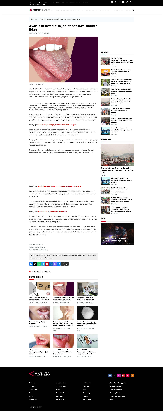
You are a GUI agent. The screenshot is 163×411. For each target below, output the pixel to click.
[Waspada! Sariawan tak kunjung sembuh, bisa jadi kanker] (39, 341)
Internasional (89, 10)
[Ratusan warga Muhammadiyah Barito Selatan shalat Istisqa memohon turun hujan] (105, 61)
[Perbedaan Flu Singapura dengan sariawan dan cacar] (39, 289)
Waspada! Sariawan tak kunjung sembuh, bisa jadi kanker (38, 352)
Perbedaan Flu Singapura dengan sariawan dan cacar (60, 186)
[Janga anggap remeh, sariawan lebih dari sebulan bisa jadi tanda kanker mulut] (63, 313)
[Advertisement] (63, 169)
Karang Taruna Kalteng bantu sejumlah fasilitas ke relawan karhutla (121, 120)
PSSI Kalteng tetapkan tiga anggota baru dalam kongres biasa (121, 91)
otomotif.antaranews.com (37, 4)
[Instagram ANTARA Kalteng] (119, 2)
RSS (111, 399)
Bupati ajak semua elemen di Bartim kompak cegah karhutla (121, 110)
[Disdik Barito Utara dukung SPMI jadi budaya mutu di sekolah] (105, 72)
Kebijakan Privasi (116, 386)
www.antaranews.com (68, 2)
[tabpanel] (117, 234)
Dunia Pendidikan (119, 10)
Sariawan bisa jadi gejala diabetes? (52, 211)
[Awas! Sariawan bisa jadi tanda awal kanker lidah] (117, 155)
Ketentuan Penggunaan (118, 383)
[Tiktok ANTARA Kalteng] (127, 2)
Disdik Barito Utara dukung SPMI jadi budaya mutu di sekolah (120, 72)
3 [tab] (117, 247)
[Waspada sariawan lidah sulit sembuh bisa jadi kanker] (63, 289)
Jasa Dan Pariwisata (63, 393)
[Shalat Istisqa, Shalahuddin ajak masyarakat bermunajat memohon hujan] (105, 102)
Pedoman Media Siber (118, 396)
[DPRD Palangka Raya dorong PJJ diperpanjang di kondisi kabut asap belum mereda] (105, 82)
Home (34, 19)
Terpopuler (39, 2)
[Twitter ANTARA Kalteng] (116, 2)
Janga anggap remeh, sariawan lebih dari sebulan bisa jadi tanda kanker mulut (63, 324)
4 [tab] (120, 247)
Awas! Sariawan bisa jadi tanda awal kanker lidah (63, 19)
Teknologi (86, 393)
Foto (103, 218)
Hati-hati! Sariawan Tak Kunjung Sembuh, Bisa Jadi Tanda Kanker (62, 352)
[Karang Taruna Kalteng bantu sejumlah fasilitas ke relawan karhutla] (105, 121)
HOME (52, 10)
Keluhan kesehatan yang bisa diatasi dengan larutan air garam (87, 324)
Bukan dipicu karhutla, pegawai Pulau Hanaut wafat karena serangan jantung (121, 199)
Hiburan (85, 396)
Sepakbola (60, 399)
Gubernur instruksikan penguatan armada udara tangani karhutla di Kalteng (121, 209)
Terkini (32, 2)
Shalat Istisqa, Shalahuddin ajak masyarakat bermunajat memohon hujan (121, 101)
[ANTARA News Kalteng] (39, 10)
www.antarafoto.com (83, 2)
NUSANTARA (58, 10)
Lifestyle (109, 10)
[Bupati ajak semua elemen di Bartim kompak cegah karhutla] (105, 111)
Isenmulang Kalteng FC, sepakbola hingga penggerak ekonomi (121, 130)
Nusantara (33, 399)
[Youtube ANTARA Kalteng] (123, 2)
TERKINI (105, 52)
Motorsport (87, 383)
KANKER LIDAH (46, 271)
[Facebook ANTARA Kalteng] (112, 2)
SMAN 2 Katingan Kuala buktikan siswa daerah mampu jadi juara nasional (122, 190)
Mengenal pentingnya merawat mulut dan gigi (57, 125)
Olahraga (102, 10)
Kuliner (85, 389)
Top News (47, 2)
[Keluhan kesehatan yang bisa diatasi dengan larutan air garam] (87, 313)
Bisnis (96, 10)
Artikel (71, 10)
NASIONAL (65, 10)
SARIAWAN (36, 271)
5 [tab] (123, 247)
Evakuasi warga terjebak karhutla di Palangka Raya (115, 239)
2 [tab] (114, 247)
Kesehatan (87, 399)
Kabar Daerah (79, 10)
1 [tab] (112, 247)
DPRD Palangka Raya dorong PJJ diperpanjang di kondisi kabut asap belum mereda (121, 81)
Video (31, 396)
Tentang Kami (56, 2)
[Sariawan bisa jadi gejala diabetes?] (39, 313)
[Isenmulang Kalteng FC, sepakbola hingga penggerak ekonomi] (105, 131)
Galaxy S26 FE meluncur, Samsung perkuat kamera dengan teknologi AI (86, 352)
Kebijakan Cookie (116, 389)
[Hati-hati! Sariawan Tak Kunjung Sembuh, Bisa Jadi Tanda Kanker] (63, 341)
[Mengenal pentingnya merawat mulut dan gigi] (87, 289)
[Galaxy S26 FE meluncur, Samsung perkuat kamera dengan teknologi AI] (87, 341)
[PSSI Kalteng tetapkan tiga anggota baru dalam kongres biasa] (105, 92)
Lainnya (128, 10)
